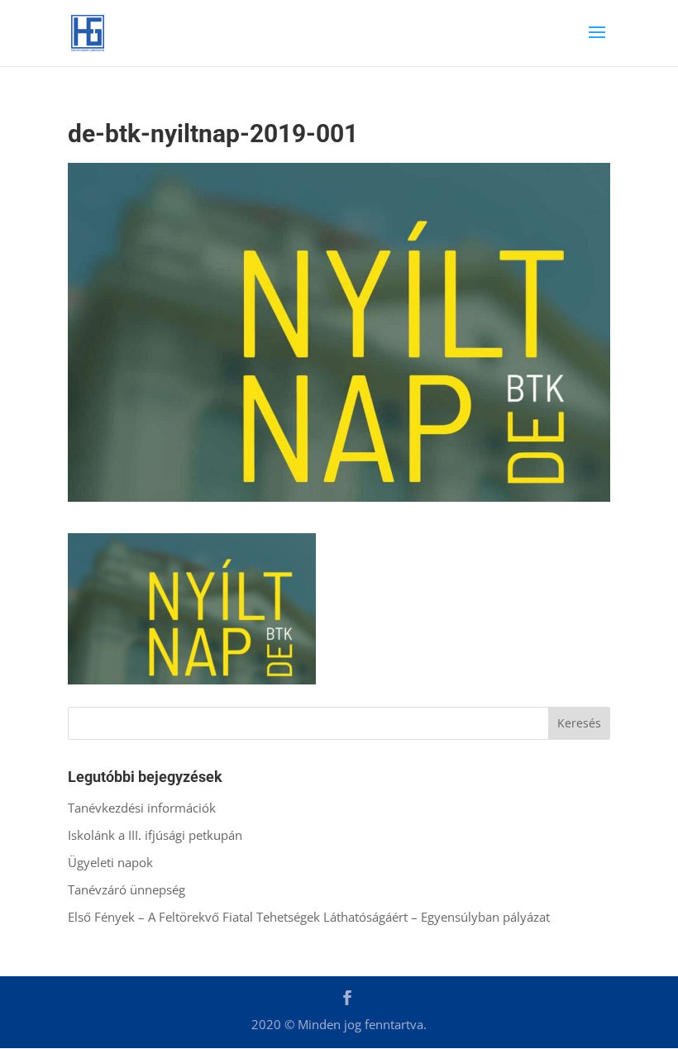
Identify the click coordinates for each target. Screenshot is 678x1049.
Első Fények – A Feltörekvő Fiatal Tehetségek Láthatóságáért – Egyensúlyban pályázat (309, 916)
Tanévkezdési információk (142, 807)
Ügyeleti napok (110, 862)
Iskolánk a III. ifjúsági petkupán (155, 835)
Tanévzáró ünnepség (126, 889)
